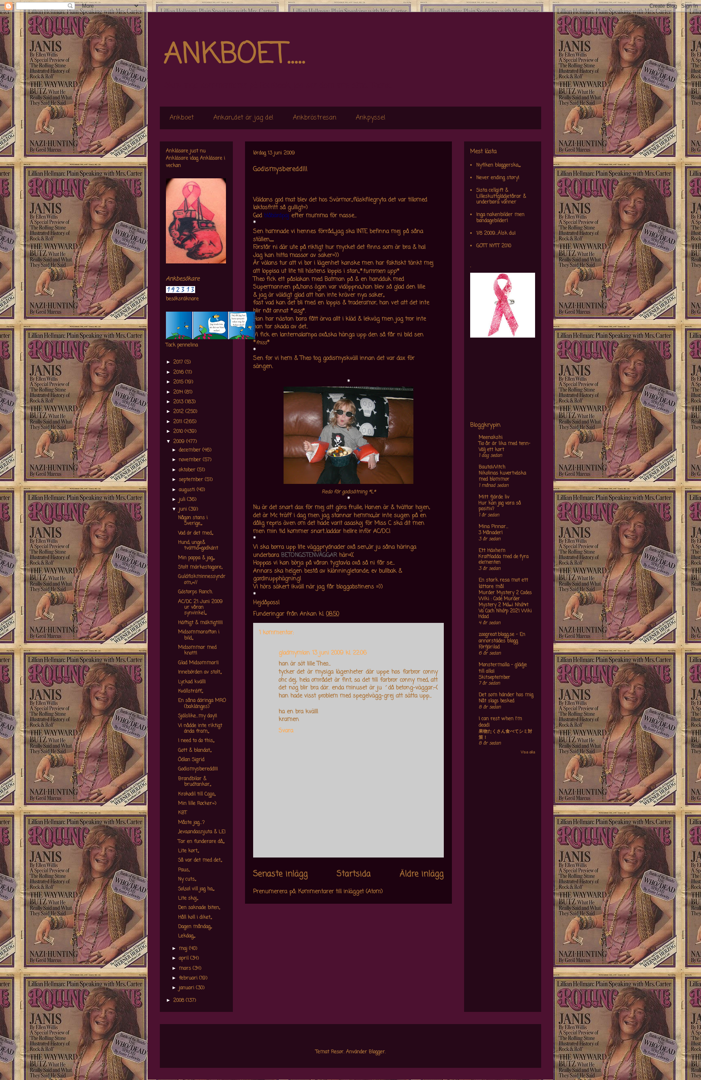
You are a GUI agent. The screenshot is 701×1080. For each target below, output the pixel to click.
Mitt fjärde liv (494, 497)
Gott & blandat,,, (194, 750)
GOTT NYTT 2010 (493, 246)
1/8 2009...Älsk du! (496, 233)
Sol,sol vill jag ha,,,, (196, 889)
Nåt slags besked (496, 701)
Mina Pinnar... (493, 526)
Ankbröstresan (314, 118)
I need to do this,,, (196, 740)
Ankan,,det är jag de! (243, 118)
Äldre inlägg (422, 874)
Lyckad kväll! (192, 682)
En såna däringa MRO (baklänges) (202, 703)
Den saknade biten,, (199, 907)
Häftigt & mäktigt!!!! (200, 623)
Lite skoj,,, (188, 898)
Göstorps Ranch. (195, 592)
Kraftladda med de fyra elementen (504, 560)
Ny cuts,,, (187, 879)
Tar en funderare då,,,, (201, 841)
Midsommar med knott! (197, 650)
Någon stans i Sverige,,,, (193, 520)
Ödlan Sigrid (191, 759)
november (191, 460)
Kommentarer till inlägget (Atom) (340, 892)
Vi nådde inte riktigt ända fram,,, (200, 728)
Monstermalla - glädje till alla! (503, 668)
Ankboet (182, 118)
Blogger (377, 1052)
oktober (188, 470)
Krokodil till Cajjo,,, (196, 794)
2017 (179, 362)
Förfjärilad (489, 647)
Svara (286, 731)
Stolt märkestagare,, (200, 567)
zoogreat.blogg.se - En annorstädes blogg (502, 638)
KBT (182, 813)
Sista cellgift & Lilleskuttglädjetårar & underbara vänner (501, 196)
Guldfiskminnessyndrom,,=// (202, 579)
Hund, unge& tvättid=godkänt (198, 545)
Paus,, (183, 870)
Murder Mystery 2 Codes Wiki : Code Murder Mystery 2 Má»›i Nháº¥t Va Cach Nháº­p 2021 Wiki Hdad (505, 604)
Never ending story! (497, 178)
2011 (178, 422)
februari (189, 978)
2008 (179, 1000)
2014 (179, 392)
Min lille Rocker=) (197, 803)
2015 (179, 382)
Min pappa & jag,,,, (196, 558)
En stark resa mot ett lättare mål (503, 583)
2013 (179, 402)
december (190, 450)
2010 (179, 431)
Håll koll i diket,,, (195, 917)
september (192, 479)
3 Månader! (491, 533)
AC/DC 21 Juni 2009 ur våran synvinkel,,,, (200, 607)
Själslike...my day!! (197, 716)
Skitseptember (494, 677)
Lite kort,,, (188, 851)
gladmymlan (294, 653)
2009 (179, 441)
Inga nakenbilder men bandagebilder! (500, 217)
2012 (179, 411)
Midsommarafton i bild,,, (198, 635)
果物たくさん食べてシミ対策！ (505, 734)
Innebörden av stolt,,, (199, 672)
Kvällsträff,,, (190, 691)
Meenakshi (491, 437)
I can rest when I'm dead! (500, 722)
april (184, 958)
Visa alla (528, 752)
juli (183, 499)
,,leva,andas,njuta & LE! (202, 832)
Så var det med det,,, (200, 860)
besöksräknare (182, 299)
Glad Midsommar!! (198, 663)
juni (184, 509)
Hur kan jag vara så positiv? (500, 506)
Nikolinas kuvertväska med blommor (502, 476)
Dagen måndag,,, (195, 926)
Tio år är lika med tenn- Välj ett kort (504, 446)
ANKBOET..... (234, 54)
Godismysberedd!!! (198, 769)
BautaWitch (492, 467)
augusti (188, 490)
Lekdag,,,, (186, 936)
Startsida (354, 874)
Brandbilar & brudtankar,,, (194, 781)
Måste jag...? (191, 822)
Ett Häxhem (492, 550)
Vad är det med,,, (195, 533)
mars (186, 968)
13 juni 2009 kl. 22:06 (339, 653)
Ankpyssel (370, 118)
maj (184, 948)
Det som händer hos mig (506, 695)
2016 (179, 372)
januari (187, 988)
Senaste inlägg (280, 874)
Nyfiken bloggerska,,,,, (498, 165)
